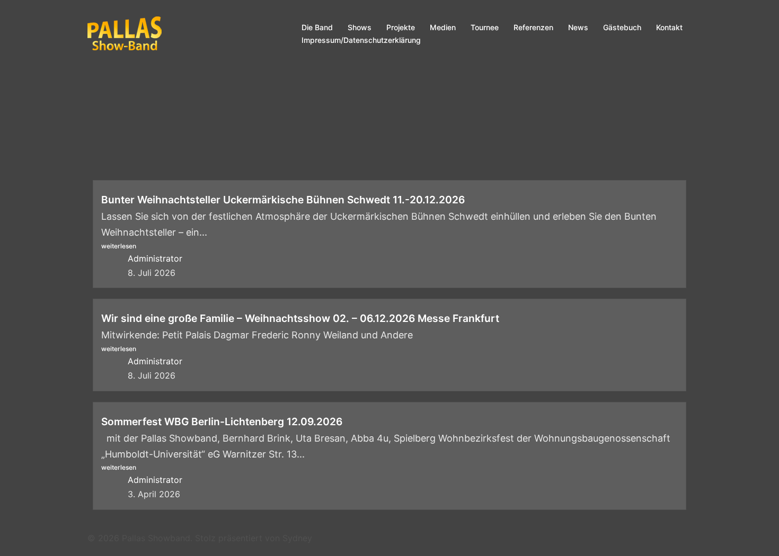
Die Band (317, 27)
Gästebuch (622, 27)
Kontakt (669, 27)
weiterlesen (118, 246)
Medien (443, 27)
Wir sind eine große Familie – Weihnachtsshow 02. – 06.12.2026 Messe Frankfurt (300, 318)
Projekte (400, 27)
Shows (359, 27)
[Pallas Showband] (124, 33)
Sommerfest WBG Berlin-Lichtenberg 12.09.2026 (221, 421)
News (578, 27)
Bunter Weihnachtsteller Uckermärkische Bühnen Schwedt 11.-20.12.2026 (283, 199)
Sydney (297, 538)
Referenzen (533, 27)
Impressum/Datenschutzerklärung (361, 39)
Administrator (155, 258)
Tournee (485, 27)
